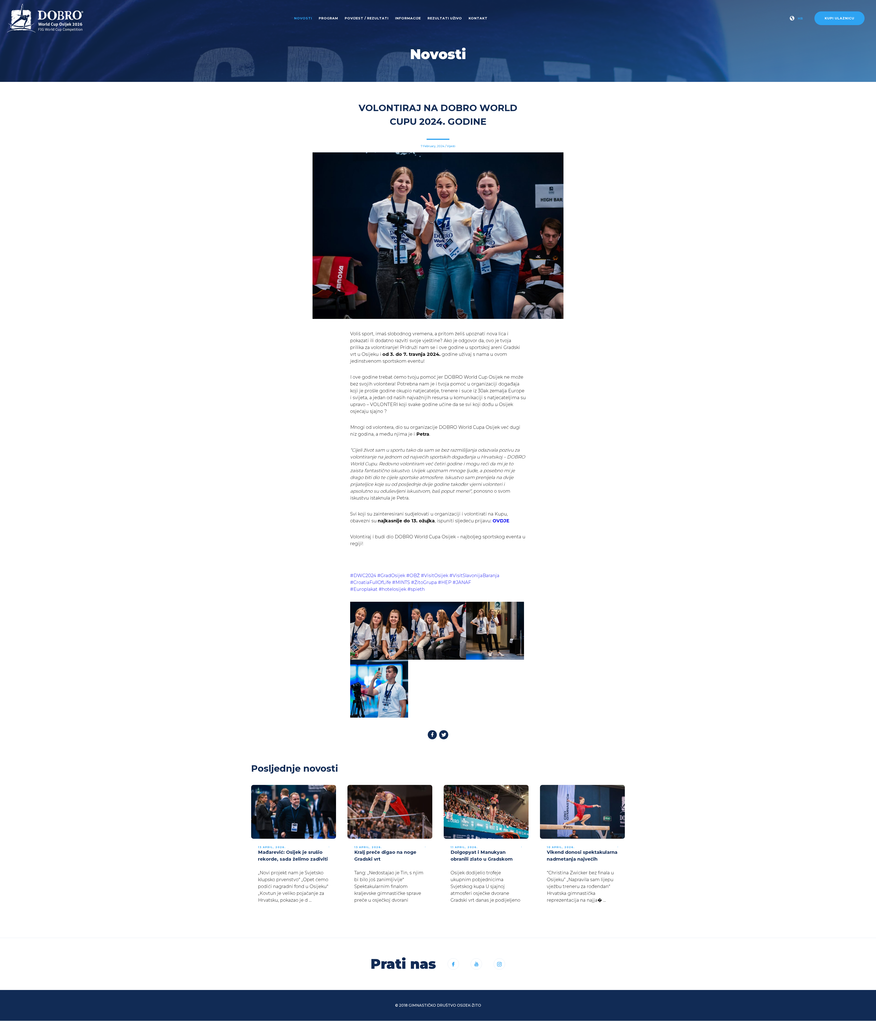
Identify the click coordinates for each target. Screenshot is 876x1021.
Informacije (408, 18)
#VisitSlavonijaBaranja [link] (474, 575)
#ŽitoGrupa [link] (424, 582)
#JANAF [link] (462, 582)
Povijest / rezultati (366, 18)
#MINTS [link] (401, 582)
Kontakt (478, 18)
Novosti (303, 18)
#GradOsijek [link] (391, 575)
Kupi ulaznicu (839, 18)
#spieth (416, 589)
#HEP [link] (444, 582)
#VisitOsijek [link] (434, 575)
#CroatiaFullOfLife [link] (370, 582)
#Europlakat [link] (364, 589)
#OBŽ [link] (413, 575)
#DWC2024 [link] (363, 575)
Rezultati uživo (445, 18)
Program (328, 18)
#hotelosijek (393, 589)
